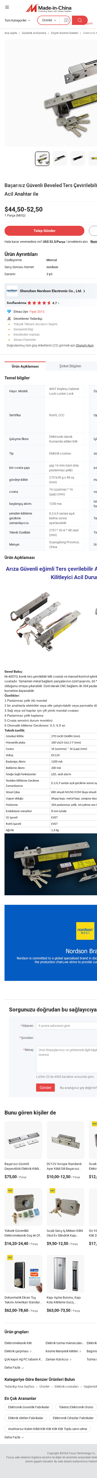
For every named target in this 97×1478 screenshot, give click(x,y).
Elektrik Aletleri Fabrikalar (25, 1418)
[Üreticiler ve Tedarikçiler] (48, 7)
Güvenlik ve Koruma (34, 33)
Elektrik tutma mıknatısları (64, 1343)
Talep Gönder (44, 231)
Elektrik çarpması (17, 1351)
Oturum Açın (85, 345)
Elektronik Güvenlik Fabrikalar (28, 1407)
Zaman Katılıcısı (57, 1359)
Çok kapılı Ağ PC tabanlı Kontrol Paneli (31, 1359)
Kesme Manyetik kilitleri (62, 1351)
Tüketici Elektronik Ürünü (76, 1407)
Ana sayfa (11, 33)
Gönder (45, 1087)
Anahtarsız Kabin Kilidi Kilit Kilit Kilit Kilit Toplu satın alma (47, 1429)
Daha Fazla (13, 1437)
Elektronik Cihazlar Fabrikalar (73, 1418)
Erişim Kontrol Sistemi (64, 33)
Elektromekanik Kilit (18, 1343)
